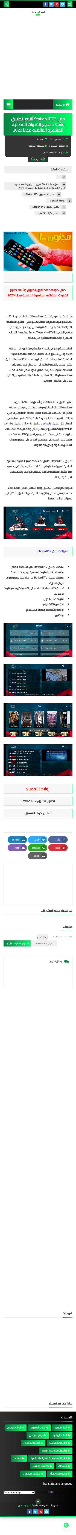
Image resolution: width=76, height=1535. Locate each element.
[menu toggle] (69, 4)
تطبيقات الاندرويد (36, 146)
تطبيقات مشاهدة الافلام (54, 152)
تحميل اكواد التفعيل (48, 213)
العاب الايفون (14, 1427)
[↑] (38, 1501)
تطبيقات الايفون (32, 1443)
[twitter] (51, 4)
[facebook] (45, 4)
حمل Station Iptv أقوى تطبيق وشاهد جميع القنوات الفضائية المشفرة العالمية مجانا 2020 (40, 186)
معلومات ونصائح (58, 1473)
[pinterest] (56, 4)
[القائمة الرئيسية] (8, 104)
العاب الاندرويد (37, 1427)
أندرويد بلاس (24, 1505)
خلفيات (17, 1458)
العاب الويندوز (60, 1435)
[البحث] (6, 4)
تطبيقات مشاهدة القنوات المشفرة (49, 1458)
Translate (60, 1492)
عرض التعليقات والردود (16, 943)
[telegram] (62, 4)
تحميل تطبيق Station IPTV (46, 207)
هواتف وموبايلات (31, 1473)
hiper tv (28, 423)
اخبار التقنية (61, 1427)
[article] (38, 876)
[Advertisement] (38, 57)
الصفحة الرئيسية (58, 146)
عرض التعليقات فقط (43, 943)
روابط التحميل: (57, 200)
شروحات (62, 1466)
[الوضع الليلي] (66, 1525)
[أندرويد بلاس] (38, 13)
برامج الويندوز (36, 1435)
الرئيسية (60, 104)
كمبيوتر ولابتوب (41, 1466)
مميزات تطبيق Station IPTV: (39, 194)
